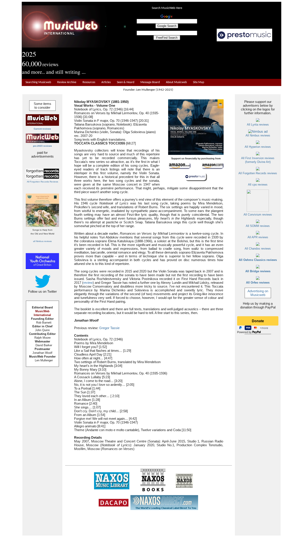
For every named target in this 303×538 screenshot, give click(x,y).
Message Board (150, 82)
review (88, 282)
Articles (106, 82)
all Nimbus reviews (42, 241)
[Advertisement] (204, 60)
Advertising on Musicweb (258, 293)
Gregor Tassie (109, 328)
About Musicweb (176, 82)
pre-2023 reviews (42, 146)
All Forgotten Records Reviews (42, 181)
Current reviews (42, 129)
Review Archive (66, 82)
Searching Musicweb (38, 82)
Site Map (198, 82)
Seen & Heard (125, 82)
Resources (89, 82)
